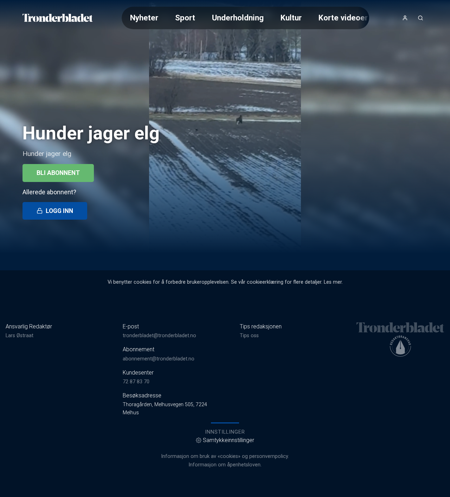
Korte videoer (343, 17)
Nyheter (144, 17)
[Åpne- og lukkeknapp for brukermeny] (405, 18)
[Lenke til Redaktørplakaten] (400, 346)
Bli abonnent (58, 172)
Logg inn (59, 210)
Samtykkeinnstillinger (228, 440)
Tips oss (249, 336)
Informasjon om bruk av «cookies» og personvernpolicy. (225, 456)
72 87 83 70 (136, 382)
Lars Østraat (19, 336)
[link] (57, 18)
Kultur (291, 17)
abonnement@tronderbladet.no (158, 359)
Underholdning (238, 17)
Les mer (333, 282)
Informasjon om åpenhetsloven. (225, 465)
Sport (185, 17)
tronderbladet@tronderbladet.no (159, 336)
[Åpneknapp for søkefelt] (420, 18)
